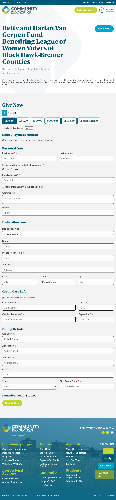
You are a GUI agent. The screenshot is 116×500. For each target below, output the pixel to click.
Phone (11, 207)
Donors (46, 444)
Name (5, 241)
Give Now (109, 2)
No (7, 169)
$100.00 (9, 121)
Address (6, 264)
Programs (7, 456)
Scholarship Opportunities (73, 476)
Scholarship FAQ (74, 481)
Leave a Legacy (48, 456)
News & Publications (77, 453)
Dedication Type (14, 225)
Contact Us (97, 2)
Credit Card (11, 140)
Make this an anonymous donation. (22, 186)
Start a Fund (46, 453)
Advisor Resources (12, 482)
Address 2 (7, 357)
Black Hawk (12, 72)
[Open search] (101, 10)
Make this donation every (15, 128)
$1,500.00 (69, 121)
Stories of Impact (11, 460)
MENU (110, 9)
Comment (7, 192)
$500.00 (37, 121)
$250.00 (23, 121)
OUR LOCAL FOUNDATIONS (14, 2)
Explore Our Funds (49, 460)
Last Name (65, 153)
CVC (82, 302)
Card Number (9, 302)
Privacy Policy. (54, 495)
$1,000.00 (53, 121)
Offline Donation (44, 140)
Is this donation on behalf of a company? (23, 165)
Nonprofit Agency (16, 69)
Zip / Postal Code (69, 381)
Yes (16, 169)
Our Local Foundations (14, 449)
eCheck (26, 140)
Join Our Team (73, 460)
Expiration (85, 314)
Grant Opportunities (50, 477)
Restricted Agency (38, 69)
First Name (8, 153)
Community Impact (18, 444)
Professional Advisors (12, 472)
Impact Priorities (11, 453)
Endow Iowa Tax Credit (48, 465)
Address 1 (8, 345)
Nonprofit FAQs (48, 481)
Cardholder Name (12, 314)
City (4, 276)
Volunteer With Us (12, 464)
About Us (73, 444)
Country (7, 333)
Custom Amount (89, 121)
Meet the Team (74, 449)
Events (69, 456)
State (43, 276)
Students (73, 470)
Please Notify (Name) (13, 252)
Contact (70, 464)
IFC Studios (108, 495)
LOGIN (86, 2)
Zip (79, 276)
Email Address (10, 175)
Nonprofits (49, 473)
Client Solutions (10, 478)
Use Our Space (47, 485)
